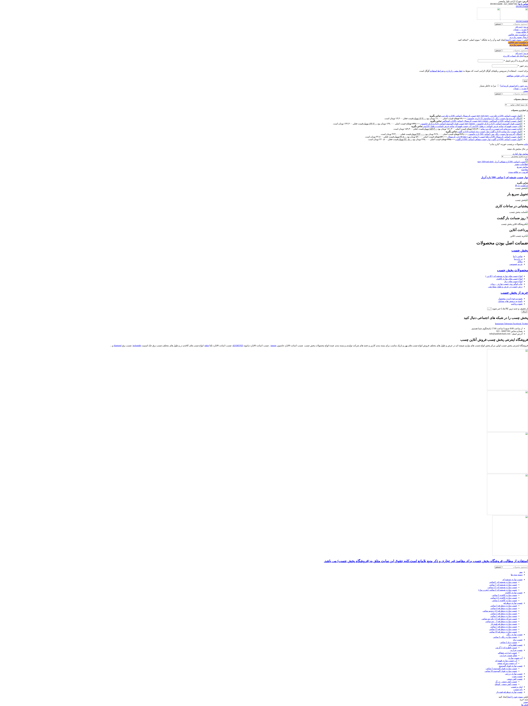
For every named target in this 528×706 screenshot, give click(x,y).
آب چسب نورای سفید (507, 663)
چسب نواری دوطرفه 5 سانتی (503, 605)
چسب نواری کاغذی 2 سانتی (504, 600)
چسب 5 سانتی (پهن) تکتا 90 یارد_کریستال (466, 137)
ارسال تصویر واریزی (518, 37)
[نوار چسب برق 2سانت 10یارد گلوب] (505, 131)
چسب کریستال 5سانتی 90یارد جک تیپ (458, 116)
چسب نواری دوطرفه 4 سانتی (503, 608)
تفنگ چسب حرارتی (508, 655)
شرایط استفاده (437, 71)
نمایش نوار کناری (520, 154)
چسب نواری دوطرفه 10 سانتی (503, 632)
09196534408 (522, 6)
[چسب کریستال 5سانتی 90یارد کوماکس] (500, 121)
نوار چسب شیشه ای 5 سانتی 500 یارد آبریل (504, 177)
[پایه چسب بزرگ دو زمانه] (512, 129)
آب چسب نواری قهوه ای (506, 660)
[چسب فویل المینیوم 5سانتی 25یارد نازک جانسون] (493, 123)
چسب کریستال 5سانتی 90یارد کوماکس (459, 121)
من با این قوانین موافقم (517, 76)
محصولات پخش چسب (512, 270)
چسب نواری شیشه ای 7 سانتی (503, 585)
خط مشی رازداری (454, 71)
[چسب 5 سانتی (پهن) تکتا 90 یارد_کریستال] (503, 137)
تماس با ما (523, 4)
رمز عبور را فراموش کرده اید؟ (514, 86)
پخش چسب (520, 250)
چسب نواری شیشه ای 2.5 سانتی (502, 587)
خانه (526, 144)
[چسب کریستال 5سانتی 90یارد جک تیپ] (499, 116)
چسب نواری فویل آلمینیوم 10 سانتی (501, 671)
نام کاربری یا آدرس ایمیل (516, 61)
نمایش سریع (522, 167)
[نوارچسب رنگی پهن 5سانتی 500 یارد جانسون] (515, 134)
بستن (525, 91)
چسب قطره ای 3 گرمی (506, 647)
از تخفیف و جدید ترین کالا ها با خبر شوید (510, 308)
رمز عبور (523, 66)
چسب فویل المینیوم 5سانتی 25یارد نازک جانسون (442, 123)
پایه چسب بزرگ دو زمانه (491, 129)
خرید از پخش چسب (514, 292)
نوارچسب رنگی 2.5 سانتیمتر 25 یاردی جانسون (487, 118)
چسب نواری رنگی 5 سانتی (505, 637)
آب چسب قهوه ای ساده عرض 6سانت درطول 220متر (446, 126)
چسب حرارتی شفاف (507, 653)
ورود (525, 81)
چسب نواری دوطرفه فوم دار (504, 624)
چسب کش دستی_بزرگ (506, 681)
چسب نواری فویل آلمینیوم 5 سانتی (501, 668)
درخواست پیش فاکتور (518, 34)
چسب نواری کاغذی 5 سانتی (504, 595)
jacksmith (137, 345)
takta (207, 345)
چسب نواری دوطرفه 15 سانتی (503, 629)
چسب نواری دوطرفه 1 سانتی (503, 616)
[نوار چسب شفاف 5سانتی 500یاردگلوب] (506, 139)
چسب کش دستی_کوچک (506, 684)
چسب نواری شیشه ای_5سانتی (503, 582)
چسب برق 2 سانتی (508, 642)
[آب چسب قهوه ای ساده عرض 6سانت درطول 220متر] (496, 126)
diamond (117, 345)
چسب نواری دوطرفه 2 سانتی (503, 613)
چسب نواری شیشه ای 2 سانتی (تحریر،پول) (497, 590)
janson (273, 345)
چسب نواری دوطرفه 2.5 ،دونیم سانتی (499, 611)
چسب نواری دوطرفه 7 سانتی (503, 626)
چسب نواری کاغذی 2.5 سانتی (503, 598)
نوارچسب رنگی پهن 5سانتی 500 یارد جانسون (488, 134)
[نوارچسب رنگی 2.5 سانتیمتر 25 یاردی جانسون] (515, 118)
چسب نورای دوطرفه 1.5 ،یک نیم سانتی (499, 619)
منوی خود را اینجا (515, 697)
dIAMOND (238, 345)
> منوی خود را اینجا (514, 40)
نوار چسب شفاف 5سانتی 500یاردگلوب (473, 139)
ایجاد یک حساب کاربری (513, 56)
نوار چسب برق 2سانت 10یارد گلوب (473, 131)
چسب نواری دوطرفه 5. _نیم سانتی (501, 621)
